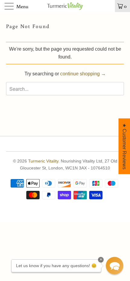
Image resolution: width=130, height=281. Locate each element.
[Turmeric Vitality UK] (65, 6)
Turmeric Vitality (43, 161)
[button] (114, 265)
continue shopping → (83, 73)
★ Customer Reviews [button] (124, 146)
